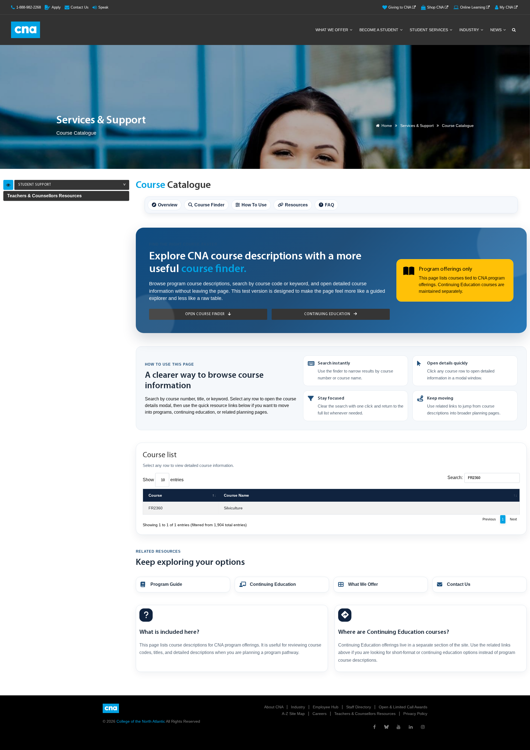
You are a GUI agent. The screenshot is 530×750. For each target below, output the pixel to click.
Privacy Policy (415, 713)
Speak (103, 7)
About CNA (274, 707)
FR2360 (156, 508)
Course (155, 495)
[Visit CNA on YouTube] (398, 726)
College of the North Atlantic (141, 721)
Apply (56, 7)
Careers (320, 713)
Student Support (34, 185)
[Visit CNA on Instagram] (422, 726)
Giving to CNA (400, 7)
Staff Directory (359, 707)
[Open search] (513, 30)
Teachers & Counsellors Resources (44, 195)
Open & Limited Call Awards (403, 707)
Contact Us (80, 7)
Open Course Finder (205, 314)
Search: (455, 477)
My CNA (507, 7)
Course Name (236, 495)
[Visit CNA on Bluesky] (386, 726)
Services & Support (417, 125)
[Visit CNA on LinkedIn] (410, 726)
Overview (167, 205)
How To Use (254, 205)
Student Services (429, 30)
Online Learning (473, 7)
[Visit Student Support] (8, 185)
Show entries (163, 479)
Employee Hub (326, 707)
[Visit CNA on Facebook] (374, 726)
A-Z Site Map (294, 713)
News (496, 30)
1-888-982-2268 (28, 7)
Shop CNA (436, 7)
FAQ (329, 205)
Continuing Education (327, 314)
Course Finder (209, 205)
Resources (296, 205)
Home (386, 125)
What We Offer (332, 30)
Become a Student (379, 30)
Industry (469, 30)
